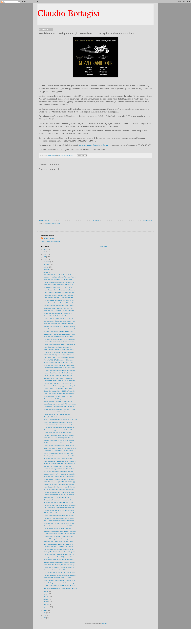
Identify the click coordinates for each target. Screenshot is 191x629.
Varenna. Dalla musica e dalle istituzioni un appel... (59, 562)
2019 (44, 615)
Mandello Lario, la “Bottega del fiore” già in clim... (58, 279)
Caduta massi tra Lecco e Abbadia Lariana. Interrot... (59, 443)
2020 (44, 613)
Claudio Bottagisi (68, 13)
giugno (46, 594)
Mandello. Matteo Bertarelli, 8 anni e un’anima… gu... (60, 565)
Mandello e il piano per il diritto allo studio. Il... (57, 347)
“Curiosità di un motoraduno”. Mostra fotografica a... (59, 352)
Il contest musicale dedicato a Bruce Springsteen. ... (59, 331)
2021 (44, 610)
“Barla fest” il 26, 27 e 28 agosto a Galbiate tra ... (58, 360)
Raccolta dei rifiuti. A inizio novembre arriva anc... (58, 417)
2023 (44, 257)
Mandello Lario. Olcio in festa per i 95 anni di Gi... (59, 497)
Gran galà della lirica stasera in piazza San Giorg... (59, 500)
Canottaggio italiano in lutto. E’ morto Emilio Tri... (58, 308)
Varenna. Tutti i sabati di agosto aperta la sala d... (59, 466)
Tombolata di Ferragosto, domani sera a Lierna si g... (60, 463)
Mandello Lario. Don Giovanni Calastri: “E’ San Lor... (59, 487)
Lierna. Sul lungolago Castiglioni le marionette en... (59, 515)
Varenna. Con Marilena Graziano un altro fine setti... (59, 334)
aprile (46, 599)
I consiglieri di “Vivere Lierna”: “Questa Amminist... (59, 557)
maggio (46, 596)
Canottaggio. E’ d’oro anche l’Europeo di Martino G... (60, 450)
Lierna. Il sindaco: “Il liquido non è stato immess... (59, 388)
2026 (44, 249)
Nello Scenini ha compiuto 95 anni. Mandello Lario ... (60, 521)
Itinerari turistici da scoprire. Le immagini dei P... (58, 287)
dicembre (47, 262)
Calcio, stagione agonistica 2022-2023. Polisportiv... (59, 391)
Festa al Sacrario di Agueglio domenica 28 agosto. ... (60, 349)
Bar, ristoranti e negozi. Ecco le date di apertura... (58, 544)
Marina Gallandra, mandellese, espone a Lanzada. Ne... (61, 419)
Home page (95, 220)
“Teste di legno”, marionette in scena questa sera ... (59, 536)
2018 (44, 618)
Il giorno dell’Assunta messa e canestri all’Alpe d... (59, 471)
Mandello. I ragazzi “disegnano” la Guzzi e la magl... (59, 583)
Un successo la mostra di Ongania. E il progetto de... (59, 406)
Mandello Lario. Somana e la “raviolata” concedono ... (60, 303)
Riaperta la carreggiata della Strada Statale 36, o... (59, 430)
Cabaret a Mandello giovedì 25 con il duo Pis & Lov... (60, 355)
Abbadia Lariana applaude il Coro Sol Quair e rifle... (59, 492)
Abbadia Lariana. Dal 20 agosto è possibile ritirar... (59, 399)
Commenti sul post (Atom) (52, 223)
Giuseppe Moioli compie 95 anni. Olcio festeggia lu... (60, 552)
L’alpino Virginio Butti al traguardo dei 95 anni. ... (58, 528)
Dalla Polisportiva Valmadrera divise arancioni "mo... (59, 508)
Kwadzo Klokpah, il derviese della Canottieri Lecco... (60, 580)
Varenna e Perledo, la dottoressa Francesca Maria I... (60, 277)
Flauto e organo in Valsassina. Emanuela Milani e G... (60, 368)
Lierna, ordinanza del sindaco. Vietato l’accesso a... (59, 342)
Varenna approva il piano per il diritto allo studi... (58, 375)
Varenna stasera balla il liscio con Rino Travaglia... (59, 546)
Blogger (104, 623)
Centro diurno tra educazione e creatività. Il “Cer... (59, 526)
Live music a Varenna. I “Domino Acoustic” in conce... (60, 533)
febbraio (47, 604)
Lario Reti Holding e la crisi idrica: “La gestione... (58, 539)
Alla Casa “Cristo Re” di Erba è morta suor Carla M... (59, 513)
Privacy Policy (103, 246)
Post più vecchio (147, 220)
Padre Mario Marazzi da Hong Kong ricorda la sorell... (60, 505)
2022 (44, 259)
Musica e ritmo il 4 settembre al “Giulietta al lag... (58, 373)
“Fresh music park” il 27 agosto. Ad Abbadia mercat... (59, 357)
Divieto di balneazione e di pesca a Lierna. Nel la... (59, 445)
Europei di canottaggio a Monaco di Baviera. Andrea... (60, 469)
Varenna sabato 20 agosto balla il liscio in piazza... (59, 378)
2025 (44, 252)
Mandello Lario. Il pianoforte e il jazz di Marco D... (59, 438)
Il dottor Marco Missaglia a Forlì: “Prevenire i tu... (58, 313)
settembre (47, 269)
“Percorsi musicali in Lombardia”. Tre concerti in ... (59, 570)
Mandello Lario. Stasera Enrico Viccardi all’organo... (59, 290)
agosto (46, 272)
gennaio (47, 607)
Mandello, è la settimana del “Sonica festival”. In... (59, 285)
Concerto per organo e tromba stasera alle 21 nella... (60, 409)
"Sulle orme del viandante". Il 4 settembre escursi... (59, 383)
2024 (44, 254)
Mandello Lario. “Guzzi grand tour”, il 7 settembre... (59, 336)
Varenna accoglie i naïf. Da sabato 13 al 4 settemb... (59, 474)
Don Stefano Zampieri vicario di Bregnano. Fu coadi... (60, 585)
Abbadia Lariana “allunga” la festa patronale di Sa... (59, 510)
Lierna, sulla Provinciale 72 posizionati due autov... (59, 567)
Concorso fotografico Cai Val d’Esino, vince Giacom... (60, 381)
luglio (46, 591)
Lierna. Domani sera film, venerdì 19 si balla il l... (58, 414)
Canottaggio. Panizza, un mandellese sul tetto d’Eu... (60, 456)
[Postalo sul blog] (80, 155)
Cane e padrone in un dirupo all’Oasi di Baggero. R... (60, 448)
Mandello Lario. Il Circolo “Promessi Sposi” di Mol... (59, 523)
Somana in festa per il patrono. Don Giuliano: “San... (59, 300)
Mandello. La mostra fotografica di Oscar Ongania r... (59, 461)
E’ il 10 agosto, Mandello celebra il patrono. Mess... (59, 489)
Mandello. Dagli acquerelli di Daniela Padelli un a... (59, 559)
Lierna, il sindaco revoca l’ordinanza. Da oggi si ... (59, 318)
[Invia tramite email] (78, 155)
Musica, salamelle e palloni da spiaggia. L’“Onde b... (59, 362)
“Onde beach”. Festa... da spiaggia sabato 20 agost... (60, 386)
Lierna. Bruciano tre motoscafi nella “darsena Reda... (60, 344)
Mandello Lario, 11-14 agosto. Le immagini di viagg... (60, 482)
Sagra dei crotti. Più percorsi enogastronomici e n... (59, 321)
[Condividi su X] (82, 155)
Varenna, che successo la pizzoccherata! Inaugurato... (60, 326)
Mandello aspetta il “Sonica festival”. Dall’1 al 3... (58, 396)
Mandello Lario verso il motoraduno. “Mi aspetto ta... (59, 365)
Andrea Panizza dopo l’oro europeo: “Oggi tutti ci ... (59, 453)
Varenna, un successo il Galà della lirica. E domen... (59, 484)
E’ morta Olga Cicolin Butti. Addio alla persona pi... (59, 316)
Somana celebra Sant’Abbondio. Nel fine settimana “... (60, 339)
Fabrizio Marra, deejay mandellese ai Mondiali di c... (59, 295)
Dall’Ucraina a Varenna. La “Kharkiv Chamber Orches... (60, 588)
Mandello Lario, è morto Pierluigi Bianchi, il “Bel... (59, 502)
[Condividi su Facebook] (84, 155)
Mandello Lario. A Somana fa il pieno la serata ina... (59, 311)
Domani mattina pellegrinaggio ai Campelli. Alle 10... (60, 370)
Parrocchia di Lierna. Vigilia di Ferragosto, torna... (59, 549)
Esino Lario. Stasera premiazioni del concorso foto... (59, 394)
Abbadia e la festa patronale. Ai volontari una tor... (59, 435)
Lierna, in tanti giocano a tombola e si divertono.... (59, 422)
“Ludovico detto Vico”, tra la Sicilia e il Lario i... (58, 578)
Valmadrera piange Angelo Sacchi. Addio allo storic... (60, 404)
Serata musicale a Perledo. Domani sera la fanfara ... (60, 495)
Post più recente (44, 220)
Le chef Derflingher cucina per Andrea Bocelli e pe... (59, 554)
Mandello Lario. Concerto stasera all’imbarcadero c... (60, 476)
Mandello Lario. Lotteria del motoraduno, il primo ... (59, 541)
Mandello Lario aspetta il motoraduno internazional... (60, 329)
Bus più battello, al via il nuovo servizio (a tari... (58, 274)
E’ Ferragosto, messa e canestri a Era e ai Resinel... (59, 427)
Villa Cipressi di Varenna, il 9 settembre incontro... (59, 298)
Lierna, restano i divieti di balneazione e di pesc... (59, 412)
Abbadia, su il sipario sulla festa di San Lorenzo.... (59, 518)
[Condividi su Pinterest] (86, 155)
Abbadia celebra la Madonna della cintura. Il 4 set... (59, 305)
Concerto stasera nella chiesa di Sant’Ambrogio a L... (60, 479)
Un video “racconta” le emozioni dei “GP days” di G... (59, 572)
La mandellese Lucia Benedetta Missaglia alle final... (60, 531)
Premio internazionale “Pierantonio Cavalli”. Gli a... (59, 425)
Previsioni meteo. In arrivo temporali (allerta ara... (59, 401)
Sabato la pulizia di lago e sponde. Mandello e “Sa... (59, 282)
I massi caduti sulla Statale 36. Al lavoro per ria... (58, 432)
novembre (47, 264)
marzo (46, 602)
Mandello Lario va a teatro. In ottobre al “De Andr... (59, 323)
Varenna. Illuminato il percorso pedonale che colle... (59, 440)
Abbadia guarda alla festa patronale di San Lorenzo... (60, 575)
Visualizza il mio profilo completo (50, 241)
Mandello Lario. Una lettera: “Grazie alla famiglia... (59, 458)
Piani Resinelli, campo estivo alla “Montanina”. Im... (59, 292)
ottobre (46, 267)
